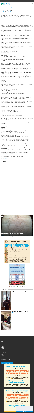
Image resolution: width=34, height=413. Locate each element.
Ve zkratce (2, 348)
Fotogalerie (3, 350)
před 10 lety (8, 11)
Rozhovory (2, 345)
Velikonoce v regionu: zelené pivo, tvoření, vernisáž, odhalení (12, 233)
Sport (2, 342)
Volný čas (2, 347)
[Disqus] (17, 175)
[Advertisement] (17, 21)
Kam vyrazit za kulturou (12, 7)
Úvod (1, 7)
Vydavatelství (3, 354)
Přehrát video (15, 293)
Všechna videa (17, 331)
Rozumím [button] (24, 411)
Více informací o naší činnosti (7, 363)
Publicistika (2, 346)
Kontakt (2, 355)
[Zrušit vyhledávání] (32, 1)
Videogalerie (3, 349)
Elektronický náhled (4, 356)
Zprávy (5, 7)
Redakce (3, 11)
